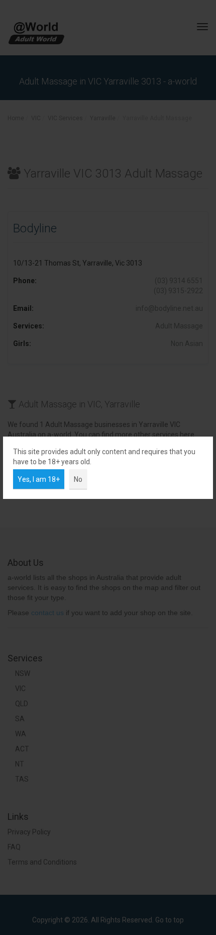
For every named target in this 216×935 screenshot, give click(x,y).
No (78, 479)
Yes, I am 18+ (39, 479)
